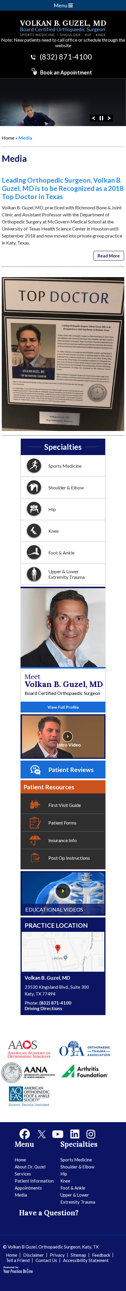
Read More (109, 255)
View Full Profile (63, 707)
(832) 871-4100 (66, 56)
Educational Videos (54, 909)
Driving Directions (43, 1008)
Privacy (57, 1255)
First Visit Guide (64, 805)
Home (8, 137)
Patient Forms (62, 822)
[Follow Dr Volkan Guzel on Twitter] (41, 1134)
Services (23, 1173)
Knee (53, 531)
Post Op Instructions (69, 858)
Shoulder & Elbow (66, 487)
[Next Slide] (109, 117)
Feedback (101, 1255)
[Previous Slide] (93, 117)
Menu (61, 5)
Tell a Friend (18, 1260)
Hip (52, 509)
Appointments (28, 1187)
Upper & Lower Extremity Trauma (66, 574)
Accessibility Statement (86, 1260)
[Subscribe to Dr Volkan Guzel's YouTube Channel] (58, 1134)
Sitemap (78, 1255)
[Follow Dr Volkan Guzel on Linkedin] (75, 1134)
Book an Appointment (66, 72)
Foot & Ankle (61, 552)
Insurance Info (62, 840)
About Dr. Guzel (30, 1166)
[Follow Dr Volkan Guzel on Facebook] (25, 1134)
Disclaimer (33, 1255)
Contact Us (46, 1260)
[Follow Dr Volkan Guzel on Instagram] (91, 1134)
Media (21, 1194)
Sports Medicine (64, 466)
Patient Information (34, 1180)
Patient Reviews (71, 769)
